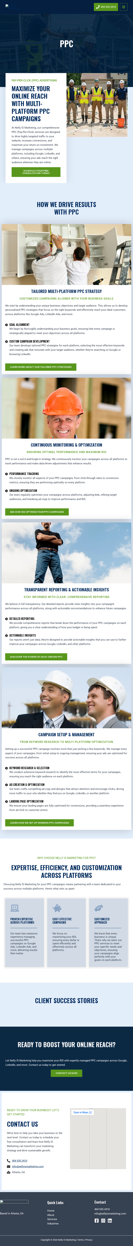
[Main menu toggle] (123, 7)
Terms (80, 1240)
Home (50, 1210)
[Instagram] (103, 1220)
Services (52, 1219)
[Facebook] (96, 1220)
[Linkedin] (110, 1220)
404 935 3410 (102, 1209)
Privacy (88, 1240)
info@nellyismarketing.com (110, 1213)
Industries (53, 1223)
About (50, 1215)
